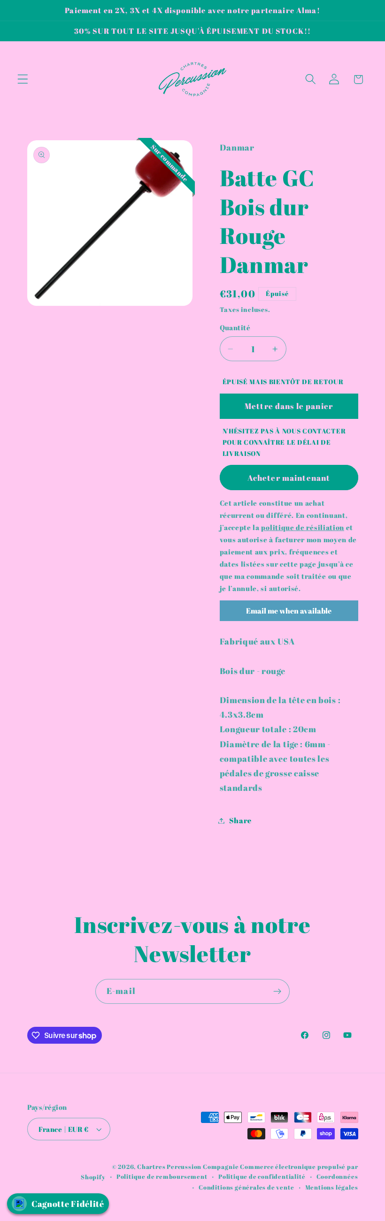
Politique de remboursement (162, 1177)
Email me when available (288, 611)
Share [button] (240, 820)
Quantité (235, 327)
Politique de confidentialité (262, 1177)
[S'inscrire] (277, 991)
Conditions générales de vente (246, 1187)
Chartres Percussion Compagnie (188, 1167)
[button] (23, 79)
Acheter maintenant (289, 477)
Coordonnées (337, 1177)
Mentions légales (331, 1187)
